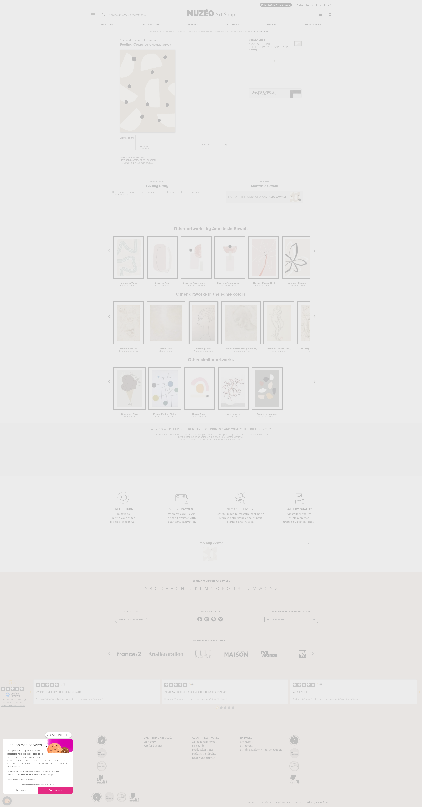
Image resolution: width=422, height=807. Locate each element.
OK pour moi (55, 790)
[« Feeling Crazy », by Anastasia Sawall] (210, 554)
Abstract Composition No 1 (196, 284)
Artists (271, 25)
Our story (150, 742)
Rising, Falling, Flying (164, 415)
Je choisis (21, 790)
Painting (107, 25)
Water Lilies (166, 350)
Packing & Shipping (204, 754)
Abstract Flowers (297, 284)
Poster (193, 25)
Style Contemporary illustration (207, 32)
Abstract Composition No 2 (230, 284)
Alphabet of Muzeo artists (211, 581)
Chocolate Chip (129, 415)
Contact (298, 802)
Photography (151, 25)
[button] (7, 800)
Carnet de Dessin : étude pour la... (279, 350)
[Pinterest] (214, 621)
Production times (202, 750)
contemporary (152, 192)
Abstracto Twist (128, 284)
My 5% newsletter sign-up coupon (261, 750)
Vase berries (233, 415)
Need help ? (305, 5)
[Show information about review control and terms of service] (25, 700)
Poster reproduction (172, 32)
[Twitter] (221, 621)
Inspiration (312, 25)
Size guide (198, 746)
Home (153, 32)
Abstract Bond (162, 284)
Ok (314, 619)
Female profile (203, 350)
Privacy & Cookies (317, 802)
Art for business (154, 746)
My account (247, 746)
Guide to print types (204, 742)
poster (132, 192)
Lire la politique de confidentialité (21, 780)
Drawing (232, 25)
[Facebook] (200, 621)
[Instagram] (207, 621)
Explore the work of (257, 197)
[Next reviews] (419, 692)
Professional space (275, 5)
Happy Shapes (199, 415)
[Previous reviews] (31, 692)
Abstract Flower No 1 (264, 284)
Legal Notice (282, 802)
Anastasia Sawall (240, 32)
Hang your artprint (203, 758)
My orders (246, 742)
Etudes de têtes (128, 350)
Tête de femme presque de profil (241, 350)
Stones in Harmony (267, 415)
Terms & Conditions (259, 802)
